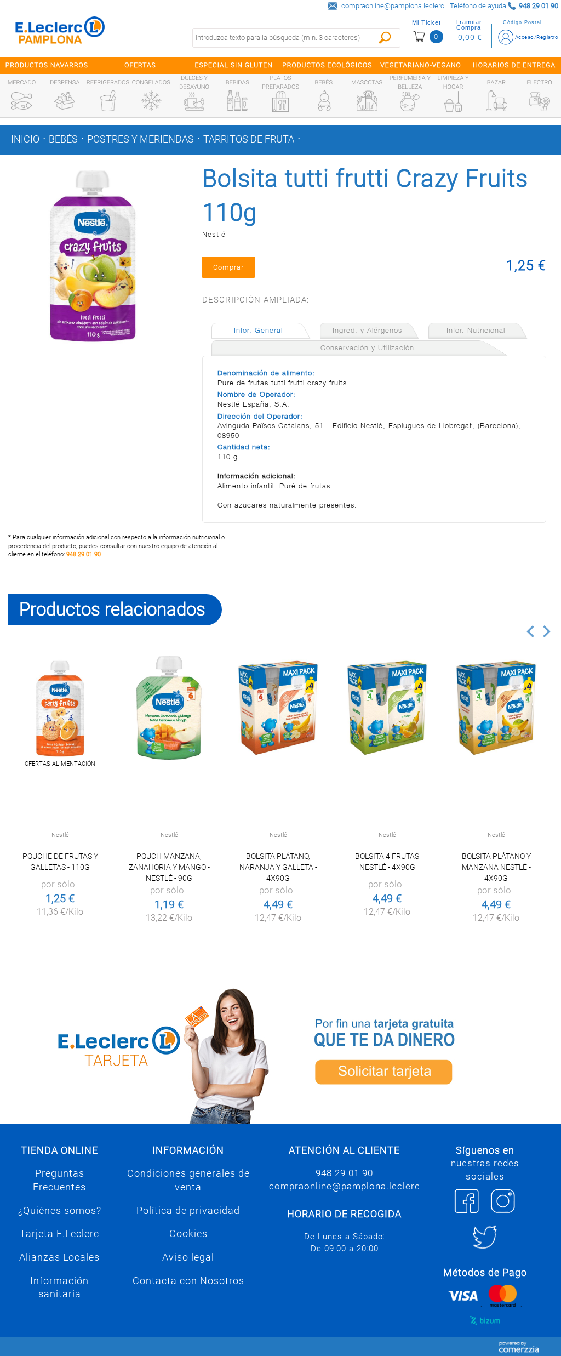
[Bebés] (323, 100)
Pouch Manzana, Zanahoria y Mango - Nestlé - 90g (169, 867)
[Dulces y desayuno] (194, 101)
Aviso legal (188, 1257)
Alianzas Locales (59, 1257)
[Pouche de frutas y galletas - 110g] (60, 708)
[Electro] (539, 100)
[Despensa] (64, 100)
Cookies (188, 1233)
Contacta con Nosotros (188, 1280)
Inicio (25, 139)
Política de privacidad (188, 1210)
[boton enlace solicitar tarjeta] (420, 1054)
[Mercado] (21, 100)
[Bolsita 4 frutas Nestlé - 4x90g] (387, 708)
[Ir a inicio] (60, 32)
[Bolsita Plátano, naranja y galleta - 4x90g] (278, 708)
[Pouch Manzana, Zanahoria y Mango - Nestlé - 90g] (169, 708)
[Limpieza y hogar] (453, 101)
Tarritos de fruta (248, 139)
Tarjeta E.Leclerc (59, 1233)
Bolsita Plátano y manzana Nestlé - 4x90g (496, 867)
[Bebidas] (237, 100)
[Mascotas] (367, 100)
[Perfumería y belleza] (409, 101)
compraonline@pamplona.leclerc (392, 6)
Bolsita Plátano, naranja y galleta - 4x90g (278, 867)
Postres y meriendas (140, 139)
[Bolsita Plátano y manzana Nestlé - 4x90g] (496, 708)
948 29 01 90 (83, 554)
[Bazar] (496, 100)
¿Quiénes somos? (59, 1210)
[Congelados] (151, 100)
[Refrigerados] (108, 100)
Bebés (63, 139)
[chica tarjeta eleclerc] (140, 1054)
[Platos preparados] (280, 101)
